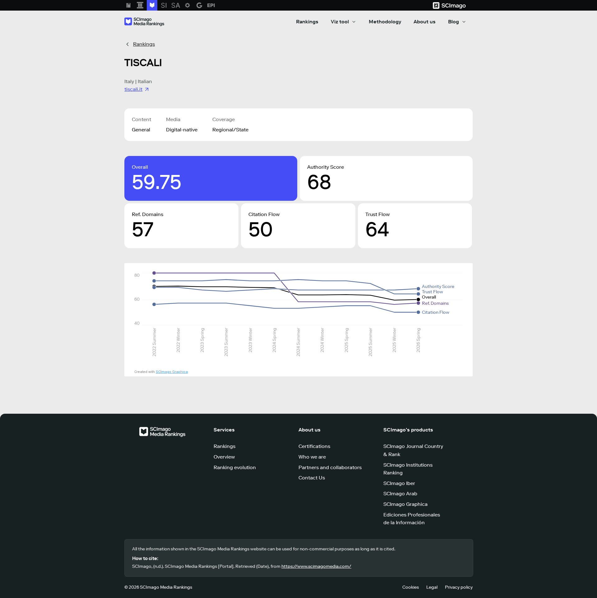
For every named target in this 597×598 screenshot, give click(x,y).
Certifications (314, 446)
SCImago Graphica (172, 372)
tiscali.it (133, 89)
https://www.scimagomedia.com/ (316, 566)
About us (425, 22)
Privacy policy (459, 587)
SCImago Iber (399, 483)
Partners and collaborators (330, 467)
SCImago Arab (400, 494)
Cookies (410, 587)
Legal (431, 587)
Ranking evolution (235, 467)
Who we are (312, 457)
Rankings (307, 22)
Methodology (385, 22)
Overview (224, 457)
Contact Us (311, 478)
